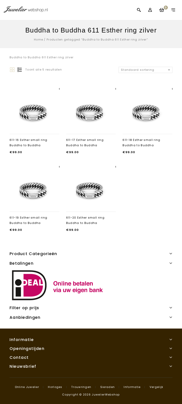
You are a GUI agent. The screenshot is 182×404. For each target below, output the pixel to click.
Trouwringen (81, 387)
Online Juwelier (27, 387)
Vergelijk (156, 387)
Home (38, 39)
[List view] (19, 70)
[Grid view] (12, 70)
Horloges (55, 387)
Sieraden (107, 387)
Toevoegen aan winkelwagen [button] (34, 125)
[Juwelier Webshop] (26, 9)
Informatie (132, 387)
